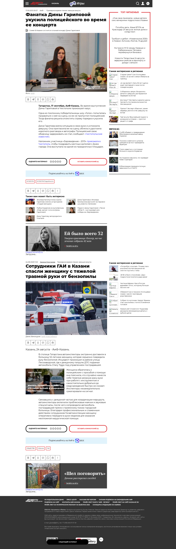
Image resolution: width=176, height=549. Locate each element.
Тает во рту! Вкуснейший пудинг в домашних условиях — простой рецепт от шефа (134, 119)
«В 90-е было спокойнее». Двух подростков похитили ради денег (133, 276)
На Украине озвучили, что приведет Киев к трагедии (133, 159)
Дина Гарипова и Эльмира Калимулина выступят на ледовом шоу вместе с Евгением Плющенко (91, 203)
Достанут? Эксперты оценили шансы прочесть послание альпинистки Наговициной (135, 102)
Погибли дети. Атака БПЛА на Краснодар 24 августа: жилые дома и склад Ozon (129, 29)
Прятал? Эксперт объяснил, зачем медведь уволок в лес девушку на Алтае (134, 111)
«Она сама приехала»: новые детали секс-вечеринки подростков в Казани (130, 19)
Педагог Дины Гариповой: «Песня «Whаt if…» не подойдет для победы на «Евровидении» (91, 210)
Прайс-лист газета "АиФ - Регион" (96, 502)
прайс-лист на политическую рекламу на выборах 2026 (67, 505)
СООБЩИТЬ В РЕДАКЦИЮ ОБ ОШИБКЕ (107, 505)
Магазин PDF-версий (87, 499)
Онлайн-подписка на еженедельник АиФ (115, 499)
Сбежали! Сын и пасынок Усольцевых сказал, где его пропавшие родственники (135, 294)
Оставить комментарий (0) (88, 161)
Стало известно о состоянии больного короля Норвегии (131, 150)
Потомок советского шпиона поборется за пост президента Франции (131, 142)
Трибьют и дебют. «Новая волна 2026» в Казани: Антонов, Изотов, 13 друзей (130, 40)
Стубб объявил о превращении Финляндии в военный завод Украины (132, 134)
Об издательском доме (54, 499)
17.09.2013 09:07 (32, 10)
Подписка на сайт (51, 502)
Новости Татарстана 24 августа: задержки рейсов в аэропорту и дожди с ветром (129, 60)
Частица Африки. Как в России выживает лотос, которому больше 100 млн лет (134, 285)
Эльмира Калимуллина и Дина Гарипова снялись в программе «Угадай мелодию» (49, 202)
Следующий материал (68, 542)
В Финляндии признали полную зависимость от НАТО (132, 167)
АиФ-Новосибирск (49, 336)
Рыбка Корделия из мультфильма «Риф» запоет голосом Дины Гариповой (50, 210)
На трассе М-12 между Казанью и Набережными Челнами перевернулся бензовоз (129, 50)
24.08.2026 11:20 (32, 262)
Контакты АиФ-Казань (71, 502)
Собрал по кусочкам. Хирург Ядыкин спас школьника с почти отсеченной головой (135, 302)
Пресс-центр (72, 499)
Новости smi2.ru (34, 252)
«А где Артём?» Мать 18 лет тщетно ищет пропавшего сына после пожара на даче (134, 85)
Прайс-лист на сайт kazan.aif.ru (126, 502)
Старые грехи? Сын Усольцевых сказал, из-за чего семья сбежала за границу (134, 77)
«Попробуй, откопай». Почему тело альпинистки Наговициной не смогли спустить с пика (134, 268)
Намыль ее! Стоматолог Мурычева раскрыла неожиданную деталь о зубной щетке (134, 311)
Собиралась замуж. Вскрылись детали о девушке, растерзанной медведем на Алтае (133, 94)
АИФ (33, 93)
